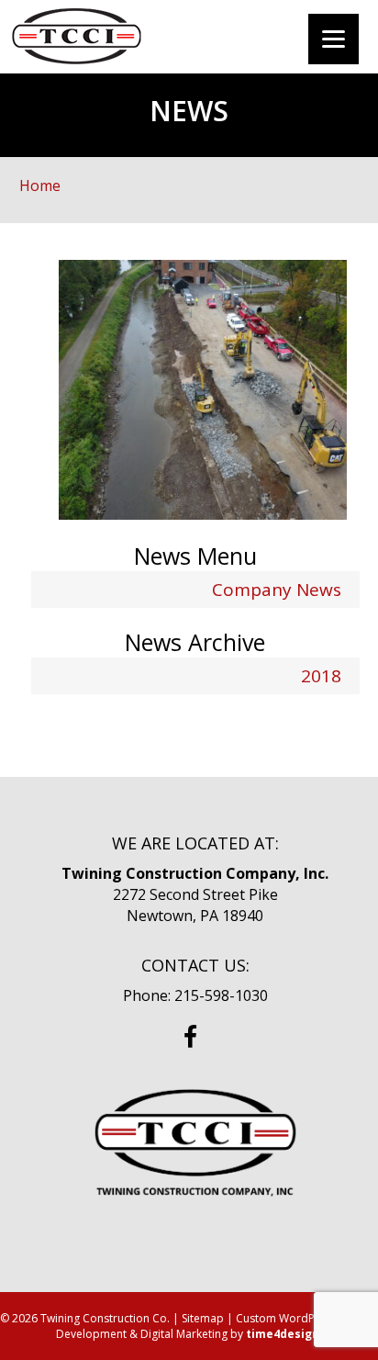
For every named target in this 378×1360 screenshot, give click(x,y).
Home (40, 185)
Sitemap (203, 1318)
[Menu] (333, 39)
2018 (321, 676)
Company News (276, 589)
